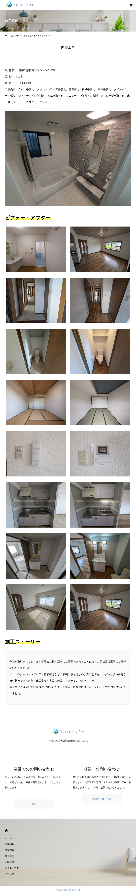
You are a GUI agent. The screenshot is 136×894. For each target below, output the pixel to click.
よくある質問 (12, 868)
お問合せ (9, 862)
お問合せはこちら (102, 798)
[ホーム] (6, 36)
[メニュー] (131, 5)
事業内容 (9, 850)
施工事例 (9, 856)
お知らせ (9, 874)
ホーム (8, 838)
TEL (34, 804)
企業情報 (9, 844)
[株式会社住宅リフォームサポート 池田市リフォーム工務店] (21, 5)
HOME (6, 830)
